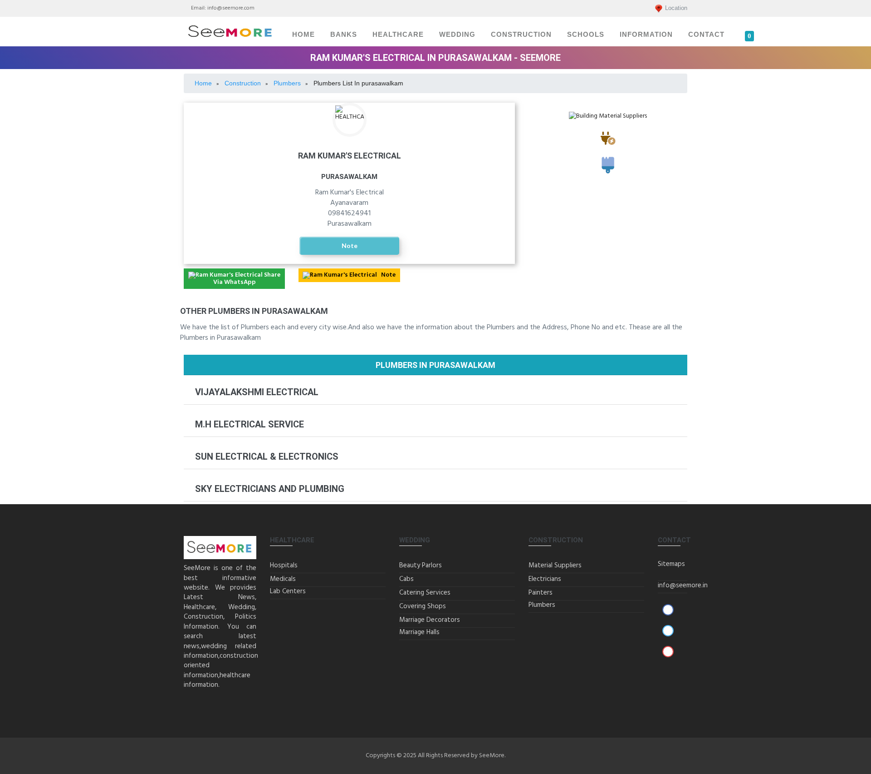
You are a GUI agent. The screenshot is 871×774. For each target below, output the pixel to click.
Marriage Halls (419, 632)
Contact (706, 34)
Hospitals (284, 565)
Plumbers (541, 605)
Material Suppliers (555, 565)
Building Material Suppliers (608, 124)
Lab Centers (288, 591)
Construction (521, 34)
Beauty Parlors (420, 565)
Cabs (406, 579)
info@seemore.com (230, 8)
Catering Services (424, 592)
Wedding (457, 34)
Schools (585, 34)
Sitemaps (671, 564)
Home (303, 34)
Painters (608, 177)
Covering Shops (422, 606)
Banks (343, 34)
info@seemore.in (683, 585)
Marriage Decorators (429, 620)
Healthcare (398, 34)
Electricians (608, 149)
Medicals (283, 579)
